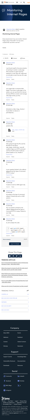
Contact (4, 401)
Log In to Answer (15, 244)
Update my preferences (9, 402)
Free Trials (10, 401)
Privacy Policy (23, 401)
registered (4, 413)
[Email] (9, 255)
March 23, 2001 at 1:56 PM (12, 31)
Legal (16, 401)
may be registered (13, 413)
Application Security (21, 402)
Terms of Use (24, 408)
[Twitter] (16, 255)
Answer (15, 58)
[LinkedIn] (20, 255)
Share (23, 58)
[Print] (13, 255)
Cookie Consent (18, 404)
